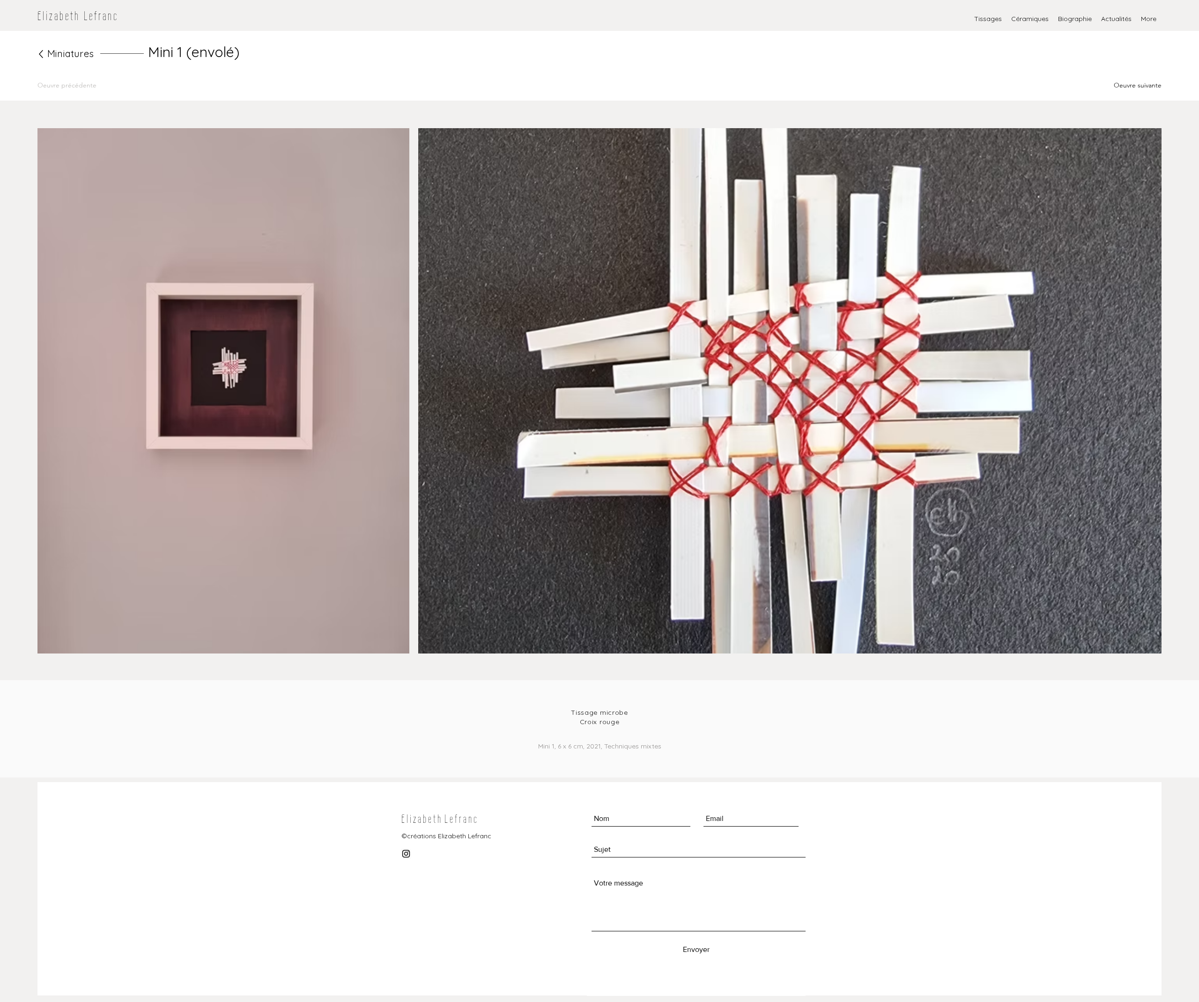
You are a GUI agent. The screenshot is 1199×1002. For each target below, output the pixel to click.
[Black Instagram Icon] (406, 854)
